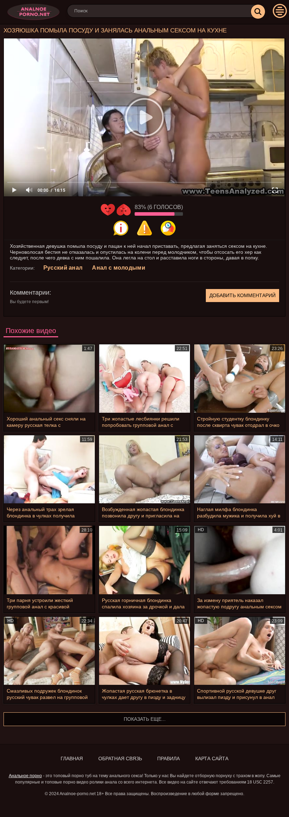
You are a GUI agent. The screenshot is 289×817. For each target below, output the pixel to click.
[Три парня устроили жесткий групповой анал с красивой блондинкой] (49, 560)
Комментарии (29, 292)
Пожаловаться (144, 228)
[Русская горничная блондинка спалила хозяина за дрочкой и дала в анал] (144, 560)
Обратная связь (120, 758)
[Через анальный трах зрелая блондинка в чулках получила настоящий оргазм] (49, 469)
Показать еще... (145, 719)
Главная (72, 758)
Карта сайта (211, 758)
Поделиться (168, 228)
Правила (168, 758)
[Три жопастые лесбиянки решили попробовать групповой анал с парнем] (144, 378)
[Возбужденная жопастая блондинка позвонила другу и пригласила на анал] (144, 469)
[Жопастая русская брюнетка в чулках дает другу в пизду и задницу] (144, 651)
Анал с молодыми (118, 268)
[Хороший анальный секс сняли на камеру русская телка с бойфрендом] (49, 378)
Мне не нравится (123, 209)
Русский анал (63, 268)
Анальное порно (25, 775)
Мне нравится (107, 209)
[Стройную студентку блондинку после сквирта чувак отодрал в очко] (239, 378)
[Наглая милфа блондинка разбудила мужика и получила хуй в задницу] (239, 469)
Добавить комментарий (242, 295)
